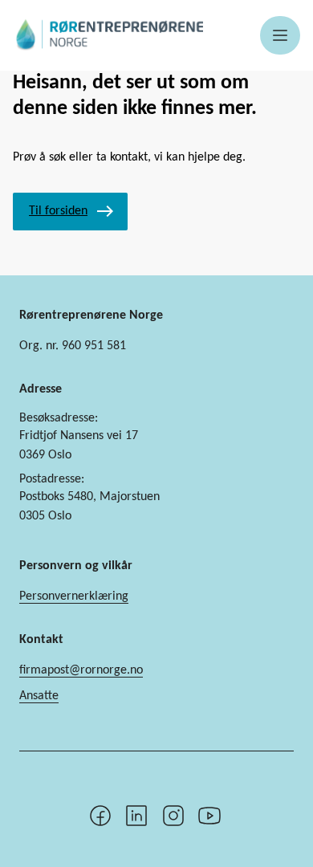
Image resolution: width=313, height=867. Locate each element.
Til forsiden (58, 211)
